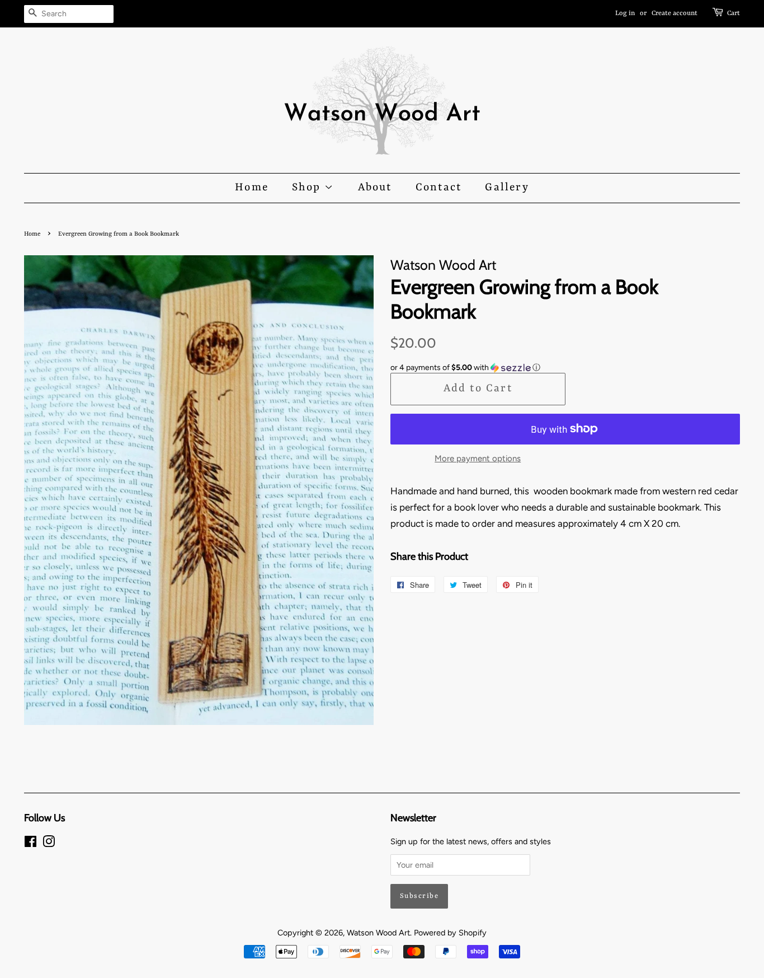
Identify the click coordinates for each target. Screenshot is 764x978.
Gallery (507, 187)
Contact (438, 187)
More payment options (478, 458)
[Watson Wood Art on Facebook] (30, 844)
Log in (625, 13)
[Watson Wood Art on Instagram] (49, 844)
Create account (674, 13)
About (375, 187)
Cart (733, 13)
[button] (565, 368)
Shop (308, 187)
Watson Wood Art (378, 933)
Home (251, 187)
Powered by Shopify (450, 933)
